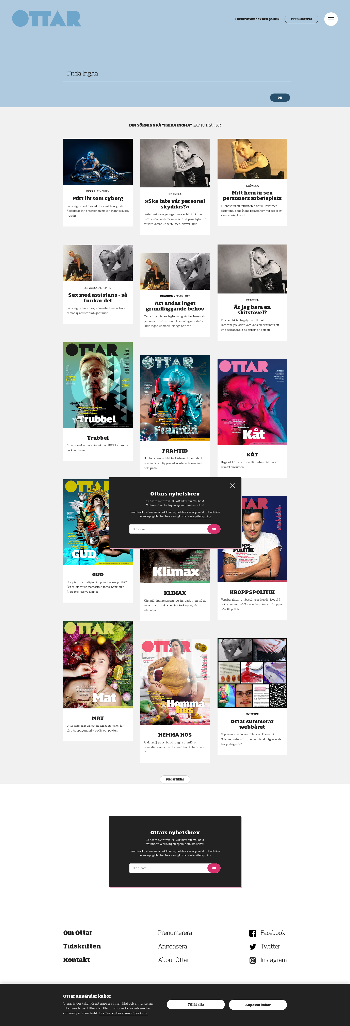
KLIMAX (175, 593)
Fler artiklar (175, 779)
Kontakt (76, 960)
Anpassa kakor (258, 1005)
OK (283, 97)
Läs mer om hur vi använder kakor (123, 1013)
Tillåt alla (196, 1004)
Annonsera (172, 947)
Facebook (272, 933)
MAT (98, 718)
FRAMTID (175, 451)
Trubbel (98, 438)
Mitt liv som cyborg (98, 198)
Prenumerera (301, 19)
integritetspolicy (200, 855)
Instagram (273, 960)
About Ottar (173, 960)
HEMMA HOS (175, 735)
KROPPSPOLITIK (252, 592)
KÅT (252, 455)
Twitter (270, 947)
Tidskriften (82, 947)
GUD (98, 574)
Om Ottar (77, 933)
